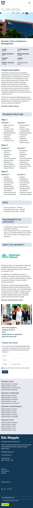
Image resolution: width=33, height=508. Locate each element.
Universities (7, 9)
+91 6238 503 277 (6, 455)
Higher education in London (9, 409)
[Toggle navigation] (29, 2)
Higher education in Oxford (8, 411)
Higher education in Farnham (9, 414)
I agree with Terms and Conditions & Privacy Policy (16, 368)
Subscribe (5, 504)
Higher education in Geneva (9, 395)
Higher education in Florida (8, 386)
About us (3, 469)
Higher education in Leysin (8, 401)
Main (2, 9)
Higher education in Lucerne (9, 397)
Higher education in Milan (8, 424)
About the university (9, 337)
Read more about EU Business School (12, 300)
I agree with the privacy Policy (10, 500)
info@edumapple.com (7, 452)
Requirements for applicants (12, 334)
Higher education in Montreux (9, 399)
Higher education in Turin (8, 428)
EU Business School (16, 9)
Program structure (8, 330)
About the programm (9, 328)
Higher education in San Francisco (11, 388)
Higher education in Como (8, 430)
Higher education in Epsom (8, 413)
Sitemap (3, 473)
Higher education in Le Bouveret (10, 403)
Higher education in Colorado (9, 384)
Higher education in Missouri (9, 389)
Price (4, 332)
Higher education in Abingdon (9, 416)
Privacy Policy (5, 471)
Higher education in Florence (9, 422)
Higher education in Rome (8, 426)
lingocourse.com (6, 482)
